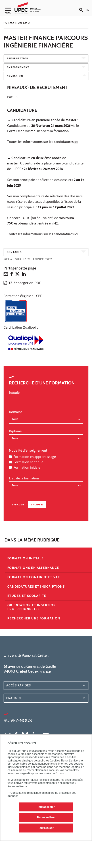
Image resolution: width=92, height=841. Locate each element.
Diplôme (15, 431)
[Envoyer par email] (6, 275)
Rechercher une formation (33, 618)
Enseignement (18, 67)
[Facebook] (11, 275)
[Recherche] (82, 6)
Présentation (17, 59)
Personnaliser (46, 817)
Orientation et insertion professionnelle (31, 607)
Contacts (14, 252)
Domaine (16, 412)
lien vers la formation (53, 131)
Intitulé (14, 393)
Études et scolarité (26, 596)
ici (76, 142)
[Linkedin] (24, 275)
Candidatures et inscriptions (36, 586)
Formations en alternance (33, 568)
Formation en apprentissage (34, 457)
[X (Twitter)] (17, 275)
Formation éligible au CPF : (24, 296)
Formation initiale (26, 468)
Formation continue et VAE (33, 577)
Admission (15, 76)
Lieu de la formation (24, 478)
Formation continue (28, 462)
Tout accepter (46, 807)
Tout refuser (46, 828)
